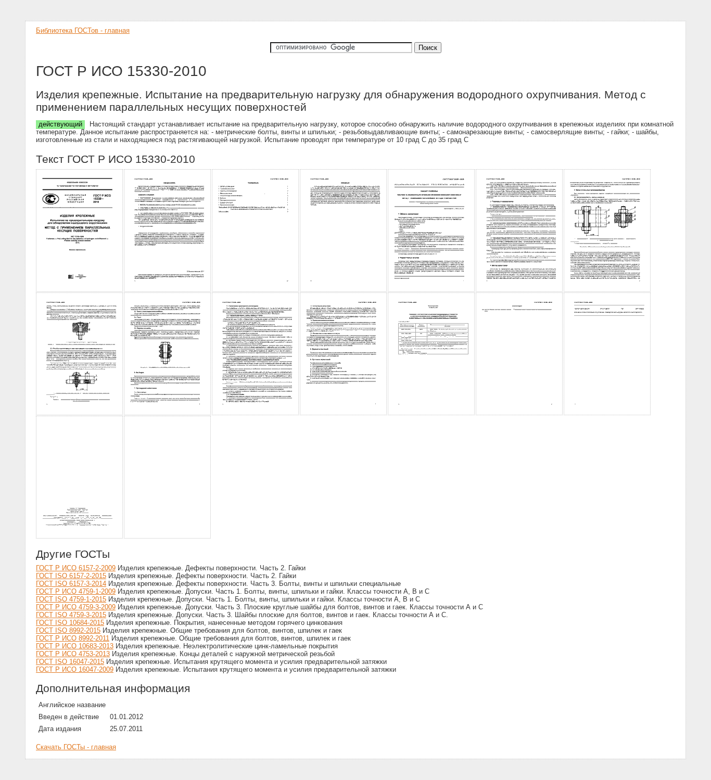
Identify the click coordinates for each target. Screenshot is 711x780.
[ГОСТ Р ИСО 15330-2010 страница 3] (256, 290)
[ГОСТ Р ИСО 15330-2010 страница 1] (80, 290)
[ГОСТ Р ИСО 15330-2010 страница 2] (168, 290)
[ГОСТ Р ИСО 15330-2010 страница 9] (168, 413)
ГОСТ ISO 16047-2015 (70, 662)
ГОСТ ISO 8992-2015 (68, 630)
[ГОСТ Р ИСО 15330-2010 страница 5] (432, 290)
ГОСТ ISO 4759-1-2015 (71, 599)
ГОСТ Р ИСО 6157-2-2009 (76, 568)
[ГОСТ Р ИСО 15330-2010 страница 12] (432, 413)
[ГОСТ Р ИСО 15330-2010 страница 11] (344, 413)
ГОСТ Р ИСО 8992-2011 (72, 638)
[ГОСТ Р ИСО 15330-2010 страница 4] (344, 290)
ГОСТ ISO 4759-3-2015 (71, 615)
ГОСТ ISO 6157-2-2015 (71, 576)
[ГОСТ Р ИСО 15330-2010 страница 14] (608, 413)
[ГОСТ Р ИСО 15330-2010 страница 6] (520, 290)
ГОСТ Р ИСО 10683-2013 (74, 646)
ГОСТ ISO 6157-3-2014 (71, 583)
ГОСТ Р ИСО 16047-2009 (74, 669)
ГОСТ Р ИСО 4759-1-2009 (76, 591)
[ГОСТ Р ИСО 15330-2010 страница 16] (168, 537)
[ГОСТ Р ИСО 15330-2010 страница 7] (608, 290)
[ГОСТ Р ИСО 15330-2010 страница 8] (80, 413)
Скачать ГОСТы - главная (76, 747)
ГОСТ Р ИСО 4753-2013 (73, 654)
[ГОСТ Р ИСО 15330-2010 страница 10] (256, 413)
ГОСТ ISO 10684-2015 (70, 622)
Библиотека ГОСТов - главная (83, 30)
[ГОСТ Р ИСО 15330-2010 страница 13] (520, 413)
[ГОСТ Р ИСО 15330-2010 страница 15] (80, 537)
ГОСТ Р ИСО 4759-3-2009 (76, 607)
